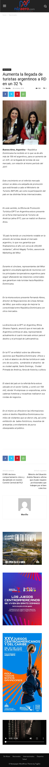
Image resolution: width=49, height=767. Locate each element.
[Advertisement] (24, 42)
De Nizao (6, 756)
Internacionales (28, 756)
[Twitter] (11, 94)
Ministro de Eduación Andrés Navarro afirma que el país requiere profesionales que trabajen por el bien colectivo (36, 481)
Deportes (40, 756)
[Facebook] (5, 94)
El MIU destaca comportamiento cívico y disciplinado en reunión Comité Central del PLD (13, 478)
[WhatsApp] (23, 94)
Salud (24, 759)
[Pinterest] (17, 94)
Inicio (4, 15)
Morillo (8, 88)
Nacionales (13, 15)
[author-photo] (24, 511)
